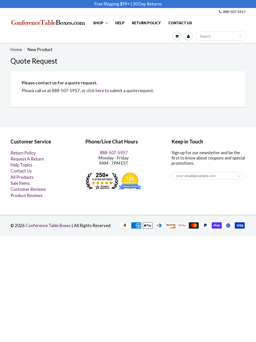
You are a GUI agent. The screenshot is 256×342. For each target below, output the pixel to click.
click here (95, 90)
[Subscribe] (239, 176)
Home (16, 49)
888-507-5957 (234, 12)
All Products (22, 177)
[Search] (240, 36)
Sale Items (20, 183)
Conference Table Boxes (48, 225)
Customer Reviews (28, 189)
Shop (98, 23)
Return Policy (146, 23)
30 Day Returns (147, 4)
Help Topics (21, 164)
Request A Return (27, 158)
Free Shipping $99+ (112, 4)
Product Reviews (26, 195)
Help (119, 23)
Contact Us (180, 23)
